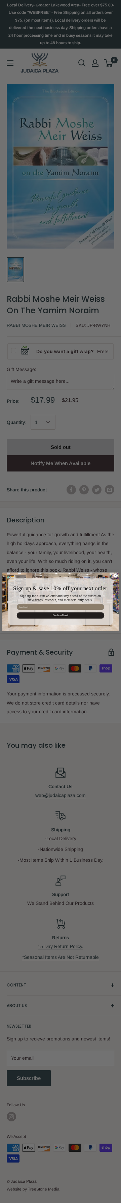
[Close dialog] (116, 575)
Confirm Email (60, 615)
